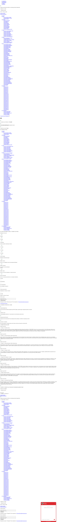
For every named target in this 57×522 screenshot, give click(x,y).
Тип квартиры (4, 110)
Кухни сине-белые (7, 74)
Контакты (3, 4)
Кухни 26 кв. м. (6, 106)
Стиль (3, 145)
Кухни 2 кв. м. (6, 87)
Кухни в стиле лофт (7, 32)
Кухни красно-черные (7, 64)
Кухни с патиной (6, 185)
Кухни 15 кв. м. (6, 97)
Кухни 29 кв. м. (6, 224)
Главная (3, 15)
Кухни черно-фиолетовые (8, 83)
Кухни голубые (6, 57)
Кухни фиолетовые (7, 192)
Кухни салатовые (6, 70)
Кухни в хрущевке (7, 114)
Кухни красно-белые (7, 62)
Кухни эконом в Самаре (7, 17)
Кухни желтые (6, 173)
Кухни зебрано (6, 58)
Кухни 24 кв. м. (6, 220)
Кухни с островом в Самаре (8, 157)
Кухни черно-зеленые (7, 81)
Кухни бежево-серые (7, 46)
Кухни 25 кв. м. (6, 105)
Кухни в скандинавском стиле (8, 30)
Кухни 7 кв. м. (6, 91)
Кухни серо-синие (6, 188)
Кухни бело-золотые (7, 165)
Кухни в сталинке (6, 113)
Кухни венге (6, 56)
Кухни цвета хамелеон (7, 79)
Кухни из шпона (6, 23)
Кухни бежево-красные (7, 161)
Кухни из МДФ (6, 25)
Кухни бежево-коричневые (8, 45)
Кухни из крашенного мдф (8, 29)
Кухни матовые (6, 22)
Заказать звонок (2, 13)
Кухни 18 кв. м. (6, 100)
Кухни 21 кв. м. (6, 102)
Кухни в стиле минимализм (8, 36)
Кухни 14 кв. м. (6, 212)
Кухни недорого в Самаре (8, 133)
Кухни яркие (6, 200)
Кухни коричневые (7, 177)
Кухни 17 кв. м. (6, 99)
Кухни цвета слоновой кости (8, 78)
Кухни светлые (6, 71)
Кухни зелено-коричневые (8, 59)
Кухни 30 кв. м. (6, 109)
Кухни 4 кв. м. (6, 204)
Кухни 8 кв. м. (6, 92)
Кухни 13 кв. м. (6, 96)
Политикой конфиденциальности (22, 513)
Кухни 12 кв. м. (6, 95)
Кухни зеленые (6, 60)
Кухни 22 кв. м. (6, 103)
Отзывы (3, 3)
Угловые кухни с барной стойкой (9, 39)
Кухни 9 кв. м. (6, 208)
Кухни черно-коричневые (8, 82)
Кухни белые (6, 52)
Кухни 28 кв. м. (6, 108)
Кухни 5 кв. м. (6, 89)
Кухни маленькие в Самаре (8, 153)
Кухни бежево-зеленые (7, 44)
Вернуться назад (4, 303)
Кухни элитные (6, 134)
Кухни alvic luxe (6, 21)
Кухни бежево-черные (7, 47)
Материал (3, 19)
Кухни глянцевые (6, 27)
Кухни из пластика (7, 20)
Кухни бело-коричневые (7, 50)
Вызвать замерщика (3, 14)
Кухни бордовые (6, 169)
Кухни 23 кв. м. (6, 104)
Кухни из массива (6, 141)
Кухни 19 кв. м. (6, 216)
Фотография (4, 2)
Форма (3, 37)
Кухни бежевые (6, 48)
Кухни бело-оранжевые (7, 51)
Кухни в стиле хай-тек (7, 33)
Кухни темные (6, 76)
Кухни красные (6, 180)
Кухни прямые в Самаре (7, 42)
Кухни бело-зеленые (7, 49)
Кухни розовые (6, 184)
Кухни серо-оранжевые (7, 72)
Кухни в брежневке (7, 54)
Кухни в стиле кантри (7, 31)
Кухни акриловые (6, 26)
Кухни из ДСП (6, 28)
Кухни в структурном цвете (8, 55)
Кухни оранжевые (6, 67)
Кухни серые (6, 189)
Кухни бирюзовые (6, 53)
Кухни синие (6, 75)
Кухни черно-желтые (7, 196)
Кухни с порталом (6, 41)
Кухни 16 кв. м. (6, 98)
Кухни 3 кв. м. (6, 88)
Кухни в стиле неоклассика (8, 34)
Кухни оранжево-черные (7, 66)
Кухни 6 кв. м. (6, 90)
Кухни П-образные (7, 38)
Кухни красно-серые (7, 63)
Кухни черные (6, 84)
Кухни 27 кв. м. (6, 107)
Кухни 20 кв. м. (6, 101)
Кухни (3, 16)
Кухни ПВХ (6, 137)
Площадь (3, 85)
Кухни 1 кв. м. (6, 86)
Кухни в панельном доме (8, 228)
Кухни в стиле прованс (7, 149)
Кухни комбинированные (8, 61)
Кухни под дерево (6, 68)
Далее (1, 303)
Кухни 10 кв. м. (6, 93)
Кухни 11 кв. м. (6, 94)
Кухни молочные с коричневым (9, 181)
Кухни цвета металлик (7, 77)
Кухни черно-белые (7, 80)
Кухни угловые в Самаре (7, 40)
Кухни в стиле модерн (7, 35)
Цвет (3, 43)
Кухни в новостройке (7, 111)
